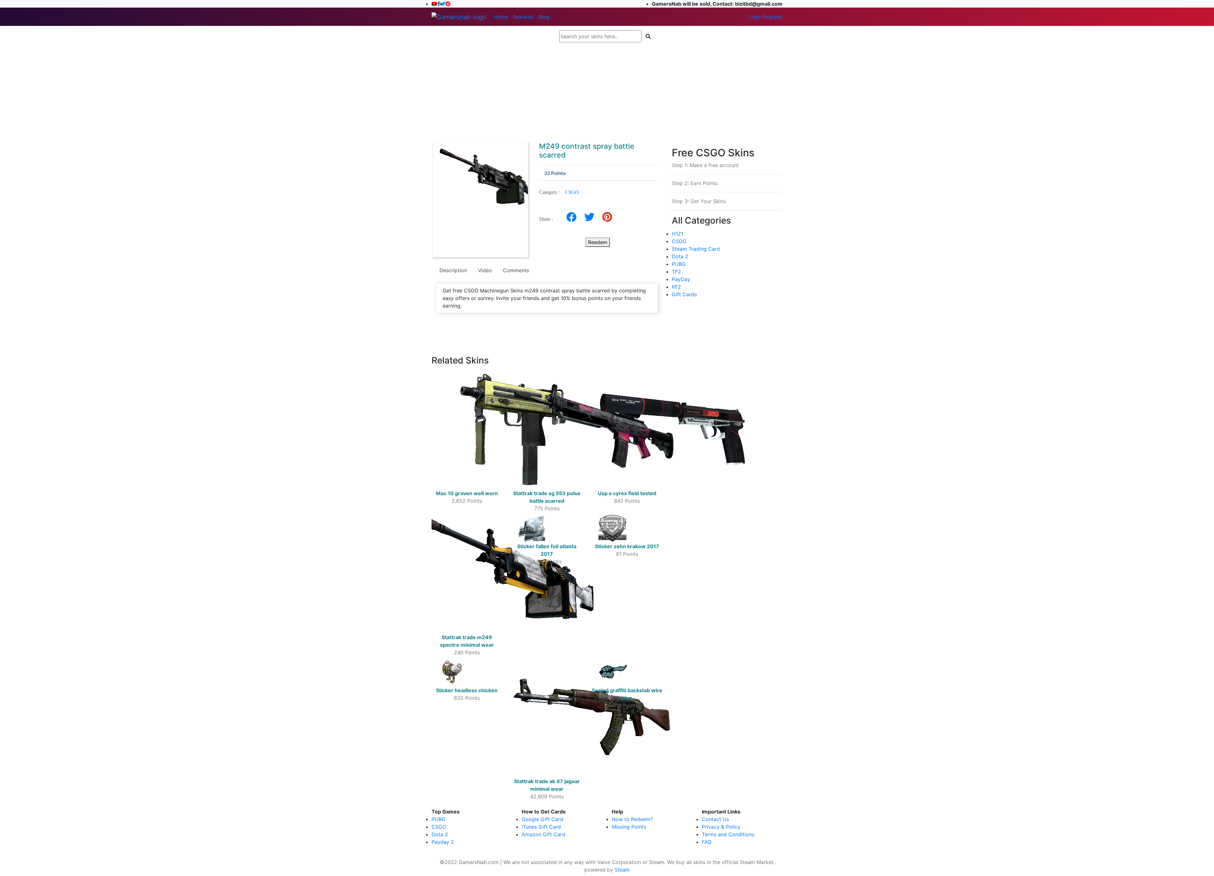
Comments (516, 270)
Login (754, 17)
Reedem (597, 242)
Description (453, 270)
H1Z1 (677, 234)
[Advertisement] (607, 89)
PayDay (681, 279)
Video (485, 270)
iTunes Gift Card (541, 827)
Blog (544, 17)
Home (501, 17)
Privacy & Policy (721, 827)
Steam (622, 870)
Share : (548, 219)
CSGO (572, 192)
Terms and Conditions (728, 834)
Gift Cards (684, 294)
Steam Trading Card (696, 249)
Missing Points (629, 827)
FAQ (706, 842)
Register (772, 17)
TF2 (676, 271)
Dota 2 (680, 256)
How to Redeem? (632, 819)
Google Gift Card (542, 819)
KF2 (676, 287)
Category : (559, 192)
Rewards (523, 17)
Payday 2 (443, 842)
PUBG (679, 264)
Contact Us (715, 819)
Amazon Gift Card (543, 834)
